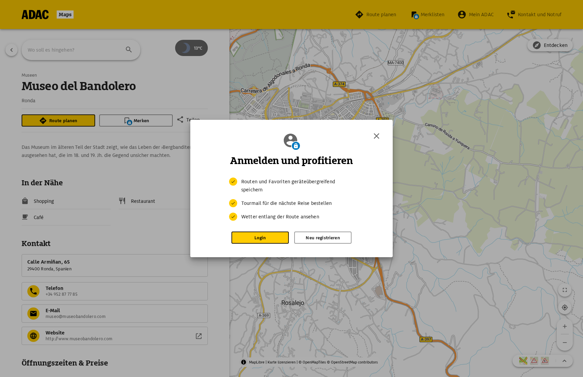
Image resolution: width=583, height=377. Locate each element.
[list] (291, 199)
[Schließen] (376, 136)
